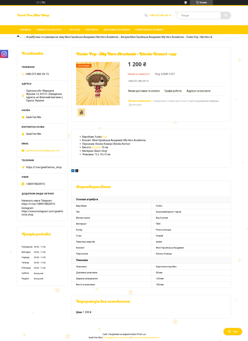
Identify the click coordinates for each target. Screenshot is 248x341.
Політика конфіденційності (146, 337)
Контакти (92, 29)
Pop (104, 136)
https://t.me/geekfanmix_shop (44, 167)
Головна (25, 29)
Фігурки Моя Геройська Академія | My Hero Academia (152, 37)
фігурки (95, 147)
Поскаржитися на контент (116, 337)
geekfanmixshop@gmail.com (43, 150)
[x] (76, 171)
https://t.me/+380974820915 (38, 203)
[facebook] (72, 171)
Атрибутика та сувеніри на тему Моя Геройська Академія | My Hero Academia (72, 37)
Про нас (74, 29)
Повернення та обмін (149, 29)
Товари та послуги (48, 29)
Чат (235, 331)
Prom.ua (141, 334)
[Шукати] (226, 15)
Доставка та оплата (116, 29)
